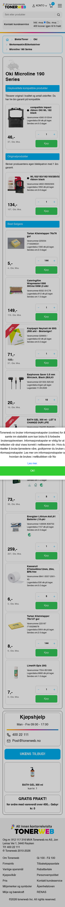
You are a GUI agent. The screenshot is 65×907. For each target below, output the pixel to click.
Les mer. (33, 463)
